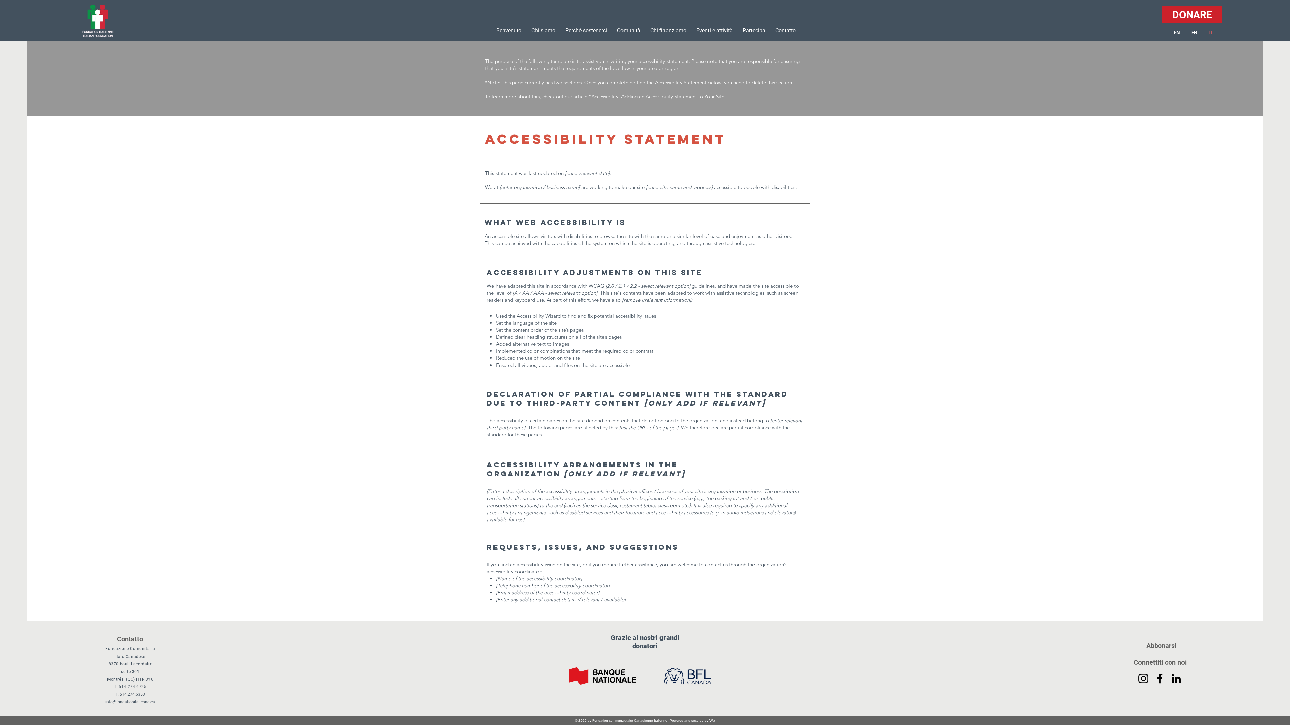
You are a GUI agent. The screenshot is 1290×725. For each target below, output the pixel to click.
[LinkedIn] (1176, 678)
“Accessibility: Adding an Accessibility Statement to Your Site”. (658, 96)
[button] (543, 30)
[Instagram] (1143, 678)
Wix (712, 720)
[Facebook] (1159, 678)
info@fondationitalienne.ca (130, 701)
